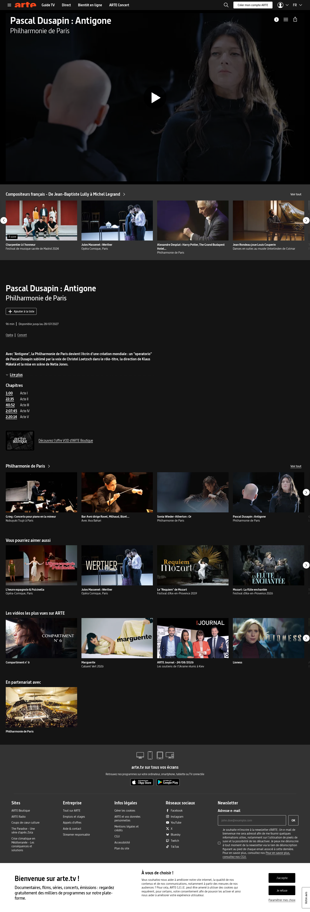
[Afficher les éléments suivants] (306, 220)
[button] (226, 5)
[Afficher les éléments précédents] (3, 220)
